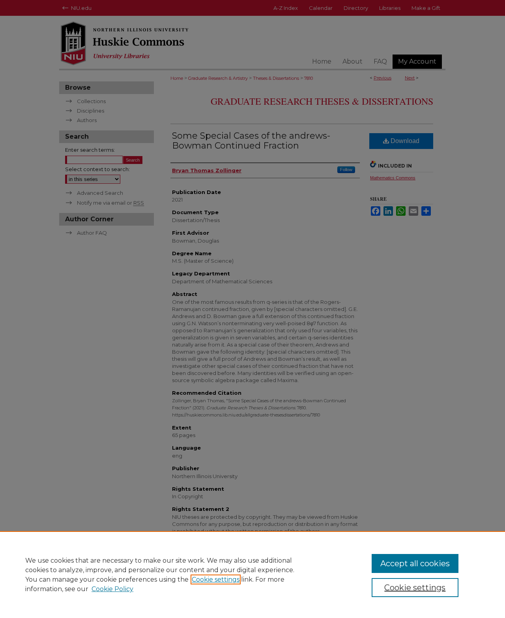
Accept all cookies (415, 563)
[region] (252, 574)
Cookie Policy (112, 589)
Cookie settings (215, 579)
